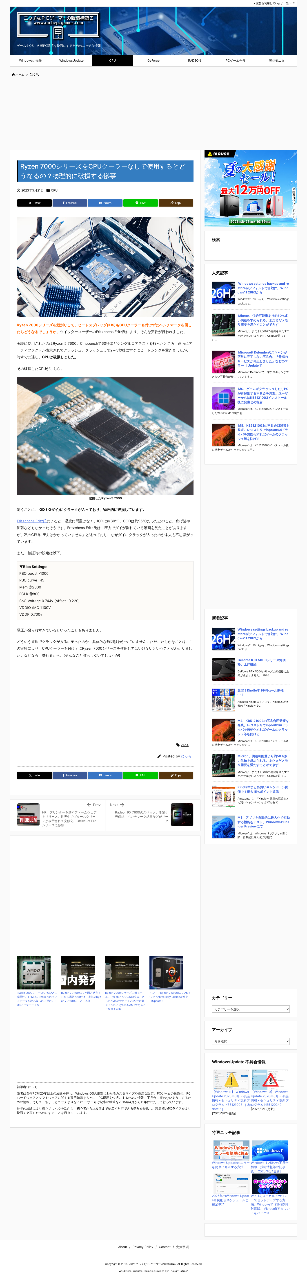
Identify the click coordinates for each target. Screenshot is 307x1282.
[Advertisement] (153, 113)
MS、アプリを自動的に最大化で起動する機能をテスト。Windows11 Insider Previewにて (264, 822)
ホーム (20, 74)
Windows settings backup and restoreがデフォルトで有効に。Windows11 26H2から (263, 288)
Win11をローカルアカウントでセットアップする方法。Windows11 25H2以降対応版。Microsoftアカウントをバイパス (270, 1204)
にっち (186, 756)
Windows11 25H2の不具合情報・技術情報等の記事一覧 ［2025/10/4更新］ (270, 1167)
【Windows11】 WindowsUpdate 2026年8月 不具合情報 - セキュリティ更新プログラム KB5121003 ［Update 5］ (231, 1100)
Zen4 (185, 745)
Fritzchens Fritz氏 (32, 521)
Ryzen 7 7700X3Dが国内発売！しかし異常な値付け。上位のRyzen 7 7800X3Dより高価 (81, 997)
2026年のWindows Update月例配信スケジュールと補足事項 (230, 1200)
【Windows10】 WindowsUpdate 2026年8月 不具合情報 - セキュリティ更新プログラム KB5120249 (270, 1098)
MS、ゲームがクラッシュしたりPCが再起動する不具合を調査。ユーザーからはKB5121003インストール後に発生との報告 (263, 395)
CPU (36, 74)
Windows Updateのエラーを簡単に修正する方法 (231, 1165)
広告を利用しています (269, 3)
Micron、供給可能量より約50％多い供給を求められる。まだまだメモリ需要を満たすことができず (263, 320)
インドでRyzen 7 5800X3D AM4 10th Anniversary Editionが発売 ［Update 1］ (169, 997)
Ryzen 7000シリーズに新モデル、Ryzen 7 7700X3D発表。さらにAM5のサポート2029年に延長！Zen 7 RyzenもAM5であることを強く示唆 (125, 1001)
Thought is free (178, 1271)
